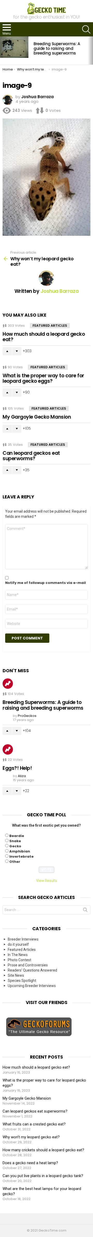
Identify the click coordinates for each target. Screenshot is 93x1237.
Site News (16, 975)
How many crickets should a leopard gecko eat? (43, 1150)
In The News (18, 955)
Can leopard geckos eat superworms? (31, 456)
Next (90, 50)
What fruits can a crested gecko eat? (34, 1124)
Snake (15, 841)
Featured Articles (50, 325)
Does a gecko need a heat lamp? (30, 1163)
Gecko (15, 846)
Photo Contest (19, 960)
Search (85, 911)
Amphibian (19, 851)
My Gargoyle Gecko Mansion (37, 416)
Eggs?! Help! (17, 768)
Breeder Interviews (23, 939)
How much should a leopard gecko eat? (44, 337)
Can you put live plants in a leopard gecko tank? (43, 1175)
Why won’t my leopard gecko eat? (31, 1137)
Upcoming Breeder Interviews (32, 986)
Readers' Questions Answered (32, 970)
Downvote (16, 351)
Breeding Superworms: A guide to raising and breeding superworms (57, 48)
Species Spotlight (22, 980)
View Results (46, 881)
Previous (2, 50)
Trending (8, 683)
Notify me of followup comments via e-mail (45, 583)
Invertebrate (21, 856)
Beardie (16, 835)
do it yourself (18, 944)
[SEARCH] (86, 29)
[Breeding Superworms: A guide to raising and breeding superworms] (14, 47)
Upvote (7, 351)
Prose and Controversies (28, 965)
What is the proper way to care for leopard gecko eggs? (43, 378)
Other (14, 861)
